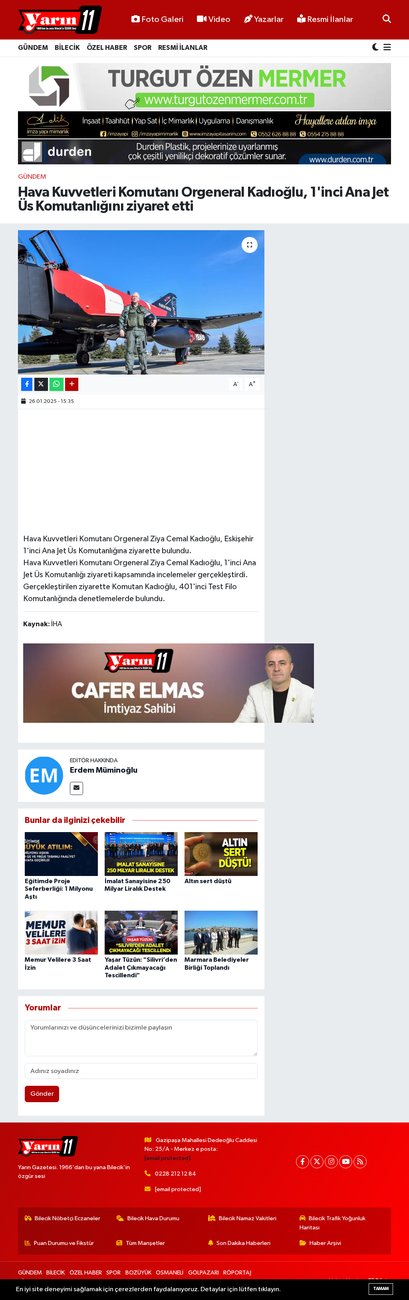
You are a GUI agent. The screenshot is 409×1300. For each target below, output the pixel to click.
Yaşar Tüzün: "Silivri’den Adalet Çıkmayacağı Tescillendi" (141, 967)
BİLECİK (67, 47)
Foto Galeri (162, 19)
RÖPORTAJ (237, 1273)
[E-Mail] (76, 788)
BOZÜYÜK (138, 1273)
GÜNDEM (33, 47)
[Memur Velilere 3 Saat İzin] (61, 932)
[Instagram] (331, 1161)
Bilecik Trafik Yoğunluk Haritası (333, 1222)
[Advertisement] (168, 470)
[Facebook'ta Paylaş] (26, 384)
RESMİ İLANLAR (182, 47)
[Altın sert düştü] (221, 853)
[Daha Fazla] (71, 384)
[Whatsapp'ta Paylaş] (57, 384)
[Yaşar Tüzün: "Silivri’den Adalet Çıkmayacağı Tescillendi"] (141, 932)
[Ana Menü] (385, 48)
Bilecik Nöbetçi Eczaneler (67, 1218)
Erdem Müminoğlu (103, 770)
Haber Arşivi (325, 1243)
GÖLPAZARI (203, 1273)
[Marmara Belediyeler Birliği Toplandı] (221, 932)
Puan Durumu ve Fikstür (64, 1243)
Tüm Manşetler (145, 1243)
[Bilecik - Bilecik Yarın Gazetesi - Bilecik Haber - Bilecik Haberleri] (60, 20)
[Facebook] (302, 1161)
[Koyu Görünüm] (376, 48)
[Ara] (387, 19)
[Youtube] (345, 1161)
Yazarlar (269, 19)
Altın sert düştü (208, 881)
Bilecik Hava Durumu (153, 1218)
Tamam (381, 1288)
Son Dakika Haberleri (243, 1243)
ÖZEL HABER (107, 47)
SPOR (142, 47)
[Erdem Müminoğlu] (44, 775)
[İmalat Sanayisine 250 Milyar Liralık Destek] (141, 853)
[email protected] (168, 1158)
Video (219, 19)
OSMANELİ (169, 1273)
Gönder (42, 1094)
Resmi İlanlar (329, 19)
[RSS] (360, 1161)
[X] (317, 1161)
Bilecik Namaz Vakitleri (247, 1218)
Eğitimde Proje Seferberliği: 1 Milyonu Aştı (59, 889)
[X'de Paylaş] (41, 384)
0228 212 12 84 (175, 1174)
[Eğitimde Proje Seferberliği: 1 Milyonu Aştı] (61, 853)
